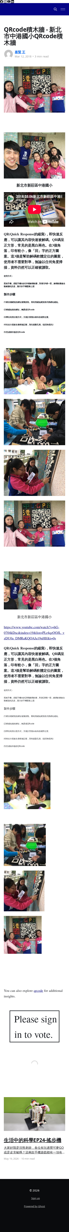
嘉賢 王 (20, 52)
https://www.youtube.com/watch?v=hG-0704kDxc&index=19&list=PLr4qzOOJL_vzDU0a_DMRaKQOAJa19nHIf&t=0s (34, 632)
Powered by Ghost (34, 1206)
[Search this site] (55, 9)
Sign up (35, 1198)
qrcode (38, 990)
